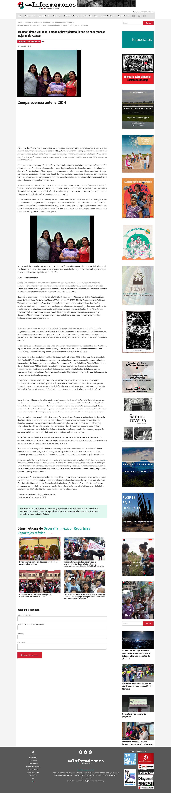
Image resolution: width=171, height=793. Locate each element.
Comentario (21, 642)
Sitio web (20, 633)
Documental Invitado (71, 16)
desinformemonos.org (85, 770)
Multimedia (43, 16)
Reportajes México (64, 22)
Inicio (20, 16)
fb (133, 16)
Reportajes (49, 22)
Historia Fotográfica (90, 16)
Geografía (29, 22)
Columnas (56, 16)
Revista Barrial (106, 16)
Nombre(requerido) (24, 615)
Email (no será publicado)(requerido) (30, 624)
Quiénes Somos (123, 16)
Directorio (33, 775)
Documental (33, 764)
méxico (39, 22)
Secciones (33, 755)
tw (139, 16)
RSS (33, 778)
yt (144, 16)
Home (19, 22)
